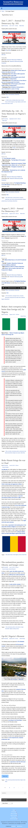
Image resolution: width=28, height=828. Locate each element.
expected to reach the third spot (17, 761)
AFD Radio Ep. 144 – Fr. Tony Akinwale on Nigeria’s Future (14, 114)
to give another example (15, 584)
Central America (16, 197)
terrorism (20, 554)
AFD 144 (3, 154)
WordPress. (19, 826)
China (7, 627)
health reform (18, 297)
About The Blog (14, 813)
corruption (21, 197)
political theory (4, 200)
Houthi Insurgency (11, 101)
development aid (13, 297)
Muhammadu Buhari (19, 199)
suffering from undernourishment (17, 574)
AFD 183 (3, 54)
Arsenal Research (12, 569)
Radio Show (21, 25)
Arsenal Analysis (5, 467)
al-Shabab (14, 100)
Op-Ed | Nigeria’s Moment (13, 636)
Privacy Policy (14, 817)
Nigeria (19, 101)
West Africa (15, 200)
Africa (7, 197)
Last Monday (5, 469)
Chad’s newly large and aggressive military (12, 484)
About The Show (14, 815)
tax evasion (18, 452)
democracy (10, 779)
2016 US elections (9, 295)
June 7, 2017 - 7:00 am (13, 25)
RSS (7, 97)
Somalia (3, 103)
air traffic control (8, 100)
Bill (6, 50)
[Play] (3, 92)
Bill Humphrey (5, 25)
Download (17, 94)
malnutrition (7, 628)
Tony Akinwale (10, 200)
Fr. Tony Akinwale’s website (8, 158)
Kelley (14, 147)
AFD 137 (3, 255)
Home (3, 11)
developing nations (15, 451)
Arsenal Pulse (23, 316)
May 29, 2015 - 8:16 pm (13, 638)
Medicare (23, 297)
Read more (5, 776)
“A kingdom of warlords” (17, 166)
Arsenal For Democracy (13, 2)
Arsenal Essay (22, 638)
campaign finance (16, 295)
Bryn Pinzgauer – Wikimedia (17, 679)
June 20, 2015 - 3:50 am (13, 465)
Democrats (7, 297)
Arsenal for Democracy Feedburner (14, 59)
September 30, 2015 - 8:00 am (15, 118)
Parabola (13, 826)
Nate (10, 50)
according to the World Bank (15, 720)
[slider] (24, 92)
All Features (13, 811)
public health (23, 101)
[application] (14, 92)
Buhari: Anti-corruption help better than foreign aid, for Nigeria (14, 309)
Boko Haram (18, 100)
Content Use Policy (14, 818)
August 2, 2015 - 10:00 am (14, 314)
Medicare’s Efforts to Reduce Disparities (14, 266)
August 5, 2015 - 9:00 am (14, 213)
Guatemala (7, 199)
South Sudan (7, 103)
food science (18, 627)
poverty (17, 628)
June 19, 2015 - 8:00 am (13, 567)
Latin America (12, 199)
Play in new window (10, 94)
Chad (14, 554)
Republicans (7, 299)
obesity (14, 628)
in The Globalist (20, 641)
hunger (16, 101)
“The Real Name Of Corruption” (18, 160)
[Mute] (21, 92)
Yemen (11, 103)
